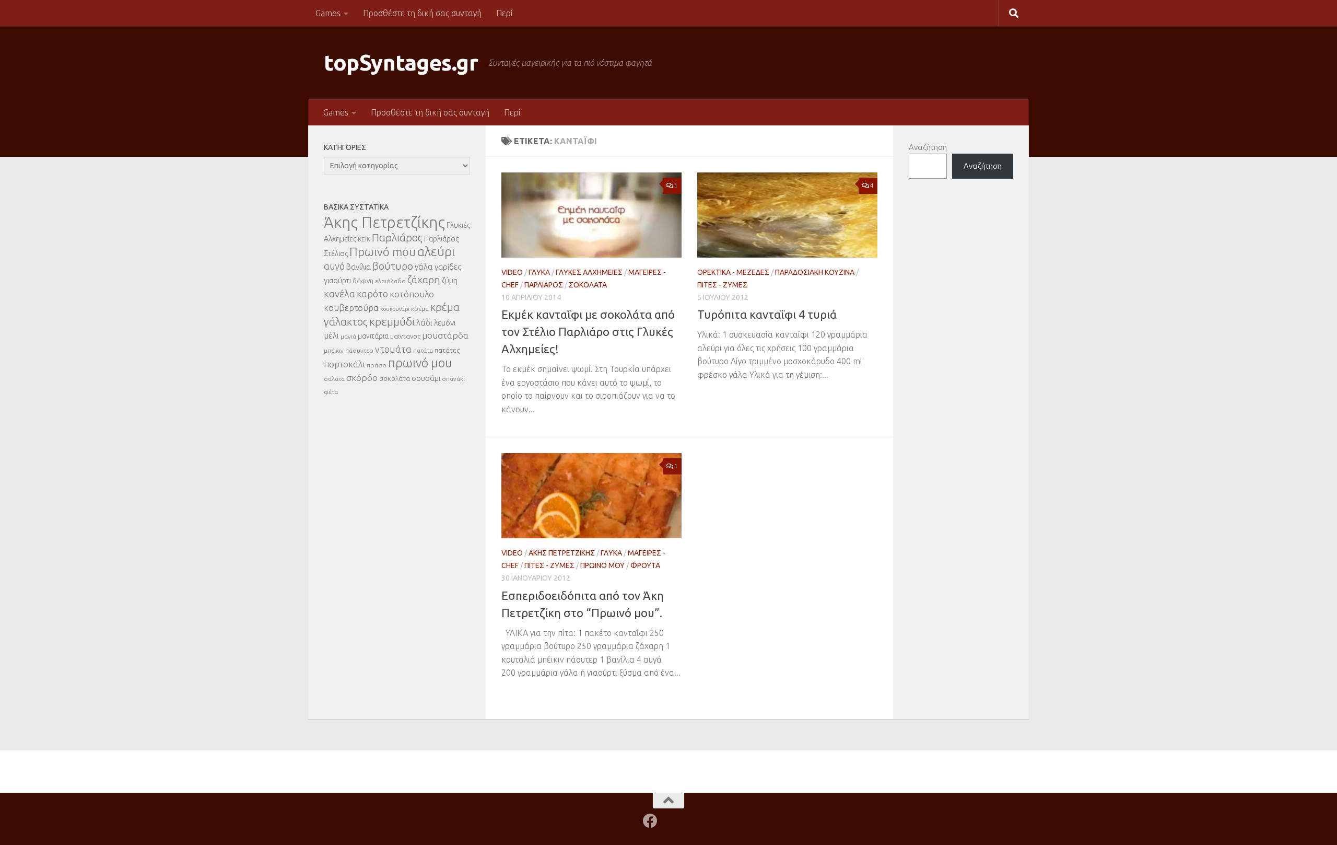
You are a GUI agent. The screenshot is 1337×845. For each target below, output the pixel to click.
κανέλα (339, 293)
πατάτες (447, 350)
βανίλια (358, 266)
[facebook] (650, 821)
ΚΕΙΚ (364, 239)
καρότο (372, 293)
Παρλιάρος (543, 285)
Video (512, 272)
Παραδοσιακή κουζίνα (814, 272)
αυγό (334, 266)
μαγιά (348, 336)
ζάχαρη (423, 279)
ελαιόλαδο (390, 280)
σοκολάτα (394, 378)
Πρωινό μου (602, 565)
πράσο (376, 365)
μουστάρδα (445, 335)
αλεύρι (436, 252)
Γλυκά (539, 272)
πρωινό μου (420, 363)
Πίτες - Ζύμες (722, 285)
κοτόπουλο (412, 294)
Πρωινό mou (382, 251)
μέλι (331, 335)
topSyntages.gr (401, 62)
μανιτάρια (373, 336)
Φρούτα (645, 565)
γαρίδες (448, 266)
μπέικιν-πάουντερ (348, 350)
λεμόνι (444, 322)
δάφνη (363, 280)
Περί (504, 13)
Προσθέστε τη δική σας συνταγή (422, 13)
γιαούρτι (337, 280)
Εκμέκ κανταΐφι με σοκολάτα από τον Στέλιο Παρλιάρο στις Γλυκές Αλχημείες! (588, 331)
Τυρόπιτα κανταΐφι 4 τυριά (767, 314)
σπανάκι (453, 378)
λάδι (424, 322)
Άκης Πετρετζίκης (562, 553)
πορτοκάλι (344, 364)
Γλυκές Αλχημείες (589, 272)
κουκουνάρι (394, 309)
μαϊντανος (405, 336)
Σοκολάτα (588, 285)
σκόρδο (362, 378)
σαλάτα (334, 378)
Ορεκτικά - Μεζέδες (733, 272)
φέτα (331, 391)
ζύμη (450, 280)
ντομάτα (393, 349)
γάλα (424, 266)
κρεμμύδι (392, 321)
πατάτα (423, 350)
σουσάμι (426, 378)
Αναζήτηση (928, 147)
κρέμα (420, 308)
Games (328, 13)
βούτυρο (392, 266)
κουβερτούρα (351, 307)
